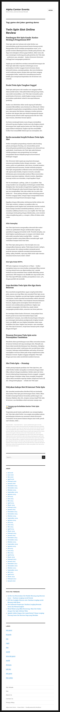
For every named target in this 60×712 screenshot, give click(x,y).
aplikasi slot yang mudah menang (15, 426)
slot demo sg (22, 441)
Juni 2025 (11, 498)
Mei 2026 (10, 477)
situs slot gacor (10, 656)
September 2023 (13, 544)
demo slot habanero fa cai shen (36, 431)
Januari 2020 (11, 581)
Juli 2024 (10, 522)
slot (7, 639)
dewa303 (8, 665)
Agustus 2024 (12, 520)
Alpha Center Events (17, 9)
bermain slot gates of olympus (31, 426)
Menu (51, 10)
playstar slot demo (13, 441)
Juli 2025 (10, 496)
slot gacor (9, 630)
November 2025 (13, 488)
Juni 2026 (11, 475)
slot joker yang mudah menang (33, 441)
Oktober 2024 (12, 516)
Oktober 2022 (12, 568)
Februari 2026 (12, 481)
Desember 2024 (12, 511)
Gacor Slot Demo (18, 424)
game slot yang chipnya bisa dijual (26, 437)
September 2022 (13, 570)
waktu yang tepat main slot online (35, 444)
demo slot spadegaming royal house (23, 434)
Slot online (9, 678)
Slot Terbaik (9, 687)
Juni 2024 (11, 524)
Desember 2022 (12, 563)
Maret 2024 (11, 531)
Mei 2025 (10, 501)
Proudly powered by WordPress (33, 707)
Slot (7, 647)
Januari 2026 (12, 483)
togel (7, 643)
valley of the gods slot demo (19, 444)
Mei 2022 (10, 572)
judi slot (8, 669)
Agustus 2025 (12, 494)
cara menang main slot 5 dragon (32, 429)
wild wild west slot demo (12, 445)
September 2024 (13, 518)
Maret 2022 (11, 576)
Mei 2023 (10, 553)
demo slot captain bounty (21, 431)
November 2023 (12, 540)
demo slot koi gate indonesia (13, 432)
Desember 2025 (12, 485)
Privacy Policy (10, 702)
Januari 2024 (11, 535)
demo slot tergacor (38, 434)
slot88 (8, 652)
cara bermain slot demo (36, 428)
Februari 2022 (12, 579)
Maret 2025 (11, 505)
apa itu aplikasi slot (29, 424)
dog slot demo (9, 436)
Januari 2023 (11, 561)
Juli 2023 (10, 548)
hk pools (8, 634)
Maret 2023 (11, 557)
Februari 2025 (12, 507)
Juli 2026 (10, 472)
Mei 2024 (10, 527)
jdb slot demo (16, 439)
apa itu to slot (37, 424)
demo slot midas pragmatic (28, 432)
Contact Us (9, 698)
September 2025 (13, 492)
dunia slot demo (18, 436)
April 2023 (11, 555)
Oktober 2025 (12, 490)
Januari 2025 (11, 509)
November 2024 (13, 514)
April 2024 (11, 529)
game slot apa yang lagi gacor (30, 436)
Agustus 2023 (12, 546)
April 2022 (11, 574)
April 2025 (11, 503)
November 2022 (13, 566)
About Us (9, 695)
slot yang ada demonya (28, 442)
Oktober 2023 (12, 542)
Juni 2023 (10, 550)
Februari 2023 (12, 559)
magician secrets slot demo (27, 439)
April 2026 (11, 479)
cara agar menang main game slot (20, 428)
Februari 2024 (12, 533)
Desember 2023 (12, 537)
